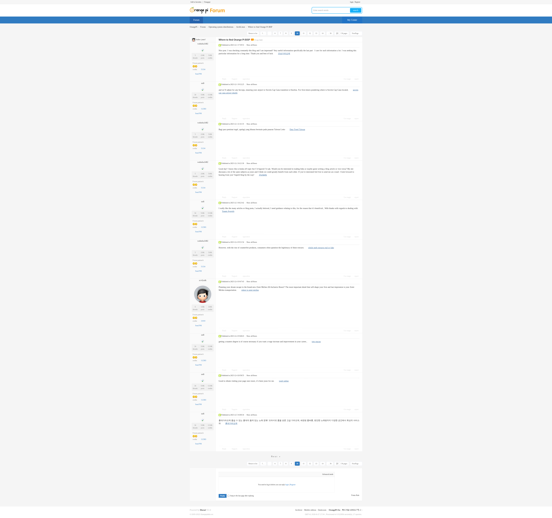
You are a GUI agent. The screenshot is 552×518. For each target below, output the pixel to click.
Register (357, 2)
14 (322, 33)
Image (231, 474)
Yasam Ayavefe (228, 211)
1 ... (263, 33)
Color (226, 474)
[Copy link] (258, 40)
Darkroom (322, 510)
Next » (276, 456)
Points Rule (355, 495)
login (351, 2)
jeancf (203, 40)
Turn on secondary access (361, 2)
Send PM (198, 74)
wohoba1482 (202, 44)
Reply (224, 79)
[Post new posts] (198, 33)
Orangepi (207, 2)
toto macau (316, 342)
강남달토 (263, 175)
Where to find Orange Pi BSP (260, 27)
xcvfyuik (202, 280)
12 (310, 33)
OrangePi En (334, 510)
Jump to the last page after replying (242, 496)
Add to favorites (195, 2)
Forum (196, 20)
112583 (203, 109)
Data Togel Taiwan (297, 129)
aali (202, 83)
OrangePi (193, 27)
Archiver (298, 510)
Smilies (248, 474)
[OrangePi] (209, 13)
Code (244, 474)
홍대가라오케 (231, 423)
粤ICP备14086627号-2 (351, 510)
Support (235, 79)
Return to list (253, 33)
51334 (203, 69)
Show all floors (252, 45)
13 (316, 33)
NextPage (355, 33)
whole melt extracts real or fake (321, 248)
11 (303, 33)
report (356, 79)
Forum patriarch (198, 63)
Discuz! (203, 510)
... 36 (329, 33)
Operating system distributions (221, 27)
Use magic (347, 79)
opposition (246, 79)
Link (235, 474)
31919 (203, 321)
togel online (284, 381)
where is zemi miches (250, 290)
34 (195, 95)
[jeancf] (193, 40)
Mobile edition (310, 510)
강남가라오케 (284, 53)
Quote (239, 474)
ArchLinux (240, 27)
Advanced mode (327, 474)
